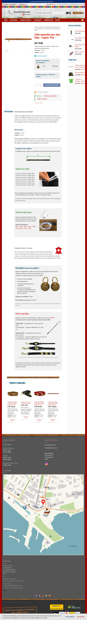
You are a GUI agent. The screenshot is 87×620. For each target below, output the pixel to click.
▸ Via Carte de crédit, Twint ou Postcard (13, 581)
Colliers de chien (42, 99)
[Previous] (7, 408)
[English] (47, 4)
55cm (17, 228)
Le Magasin (37, 20)
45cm (29, 226)
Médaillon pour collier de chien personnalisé (53, 402)
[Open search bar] (80, 20)
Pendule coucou (25, 20)
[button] (78, 13)
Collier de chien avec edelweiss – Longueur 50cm (26, 403)
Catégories (13, 20)
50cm (34, 226)
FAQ (4, 574)
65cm (25, 228)
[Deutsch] (51, 4)
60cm (21, 228)
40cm (25, 226)
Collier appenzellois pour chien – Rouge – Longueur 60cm (12, 403)
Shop (35, 27)
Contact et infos (8, 565)
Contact (57, 20)
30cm (17, 226)
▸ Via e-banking (7, 583)
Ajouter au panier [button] (12, 420)
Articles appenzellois (50, 96)
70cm (29, 228)
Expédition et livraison (9, 572)
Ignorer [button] (55, 1)
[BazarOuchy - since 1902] (17, 12)
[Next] (59, 408)
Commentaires (48, 20)
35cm (21, 226)
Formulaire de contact (51, 448)
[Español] (55, 4)
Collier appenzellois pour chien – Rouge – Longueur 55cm (39, 403)
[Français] (49, 4)
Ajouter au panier (52, 85)
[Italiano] (53, 4)
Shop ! (6, 20)
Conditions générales (9, 570)
